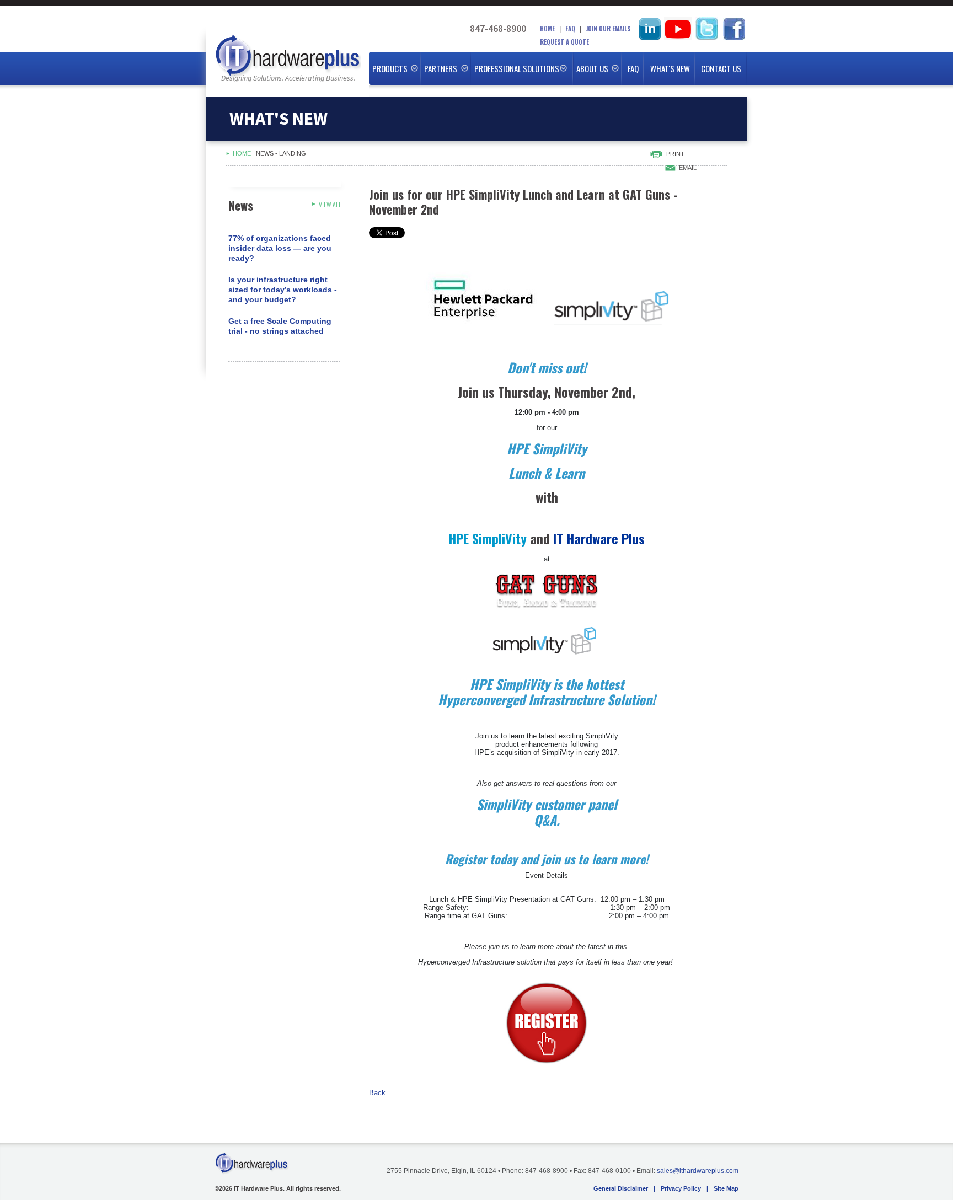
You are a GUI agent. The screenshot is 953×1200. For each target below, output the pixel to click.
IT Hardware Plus (288, 56)
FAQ (570, 28)
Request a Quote (564, 42)
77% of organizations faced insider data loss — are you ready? (279, 248)
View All (330, 204)
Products (390, 68)
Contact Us (721, 68)
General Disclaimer (620, 1188)
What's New (670, 68)
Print (675, 154)
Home (547, 28)
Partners (440, 68)
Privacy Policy (681, 1188)
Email (688, 167)
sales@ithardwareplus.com (697, 1171)
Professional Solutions (516, 68)
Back (377, 1093)
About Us (592, 68)
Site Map (726, 1188)
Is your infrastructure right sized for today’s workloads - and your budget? (282, 289)
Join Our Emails (608, 28)
